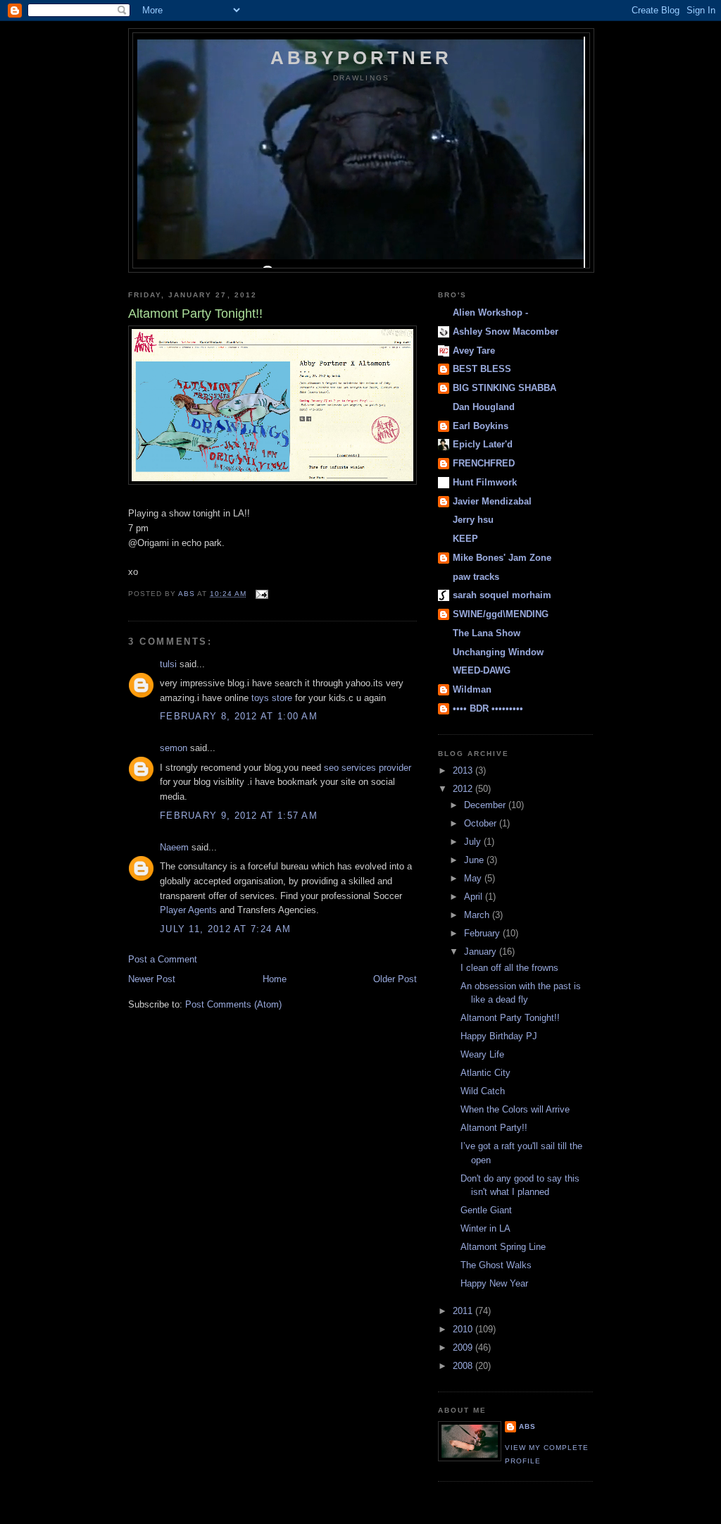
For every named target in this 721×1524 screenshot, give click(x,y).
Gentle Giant (486, 1210)
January (481, 951)
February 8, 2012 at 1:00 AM (239, 716)
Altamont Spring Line (503, 1246)
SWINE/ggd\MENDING (500, 614)
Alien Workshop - (490, 312)
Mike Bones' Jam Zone (502, 557)
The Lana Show (486, 633)
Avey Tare (474, 350)
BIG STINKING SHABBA (504, 388)
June (475, 860)
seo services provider (367, 767)
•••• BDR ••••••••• (488, 708)
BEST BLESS (482, 369)
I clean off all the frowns (509, 967)
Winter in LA (485, 1228)
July (474, 841)
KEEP (465, 538)
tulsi (168, 664)
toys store (271, 698)
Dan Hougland (484, 407)
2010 (464, 1329)
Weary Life (482, 1054)
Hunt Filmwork (485, 482)
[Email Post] (261, 593)
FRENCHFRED (484, 463)
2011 (464, 1311)
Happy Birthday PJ (498, 1036)
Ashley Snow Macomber (505, 331)
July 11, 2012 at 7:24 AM (225, 929)
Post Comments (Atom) (233, 1004)
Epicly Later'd (483, 444)
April (474, 896)
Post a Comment (162, 959)
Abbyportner (361, 57)
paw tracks (476, 576)
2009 (464, 1347)
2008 (464, 1366)
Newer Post (151, 979)
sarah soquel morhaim (502, 595)
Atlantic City (485, 1072)
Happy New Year (494, 1283)
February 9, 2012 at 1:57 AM (239, 815)
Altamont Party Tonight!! (510, 1017)
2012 (464, 788)
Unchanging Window (498, 652)
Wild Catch (482, 1091)
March (478, 915)
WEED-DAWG (481, 670)
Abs (527, 1426)
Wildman (472, 689)
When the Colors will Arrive (515, 1109)
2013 (464, 770)
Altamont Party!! (493, 1127)
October (481, 823)
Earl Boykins (480, 426)
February (483, 933)
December (486, 805)
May (474, 878)
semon (173, 748)
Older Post (395, 979)
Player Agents (188, 910)
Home (275, 979)
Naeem (174, 847)
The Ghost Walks (496, 1265)
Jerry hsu (473, 519)
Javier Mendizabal (492, 501)
